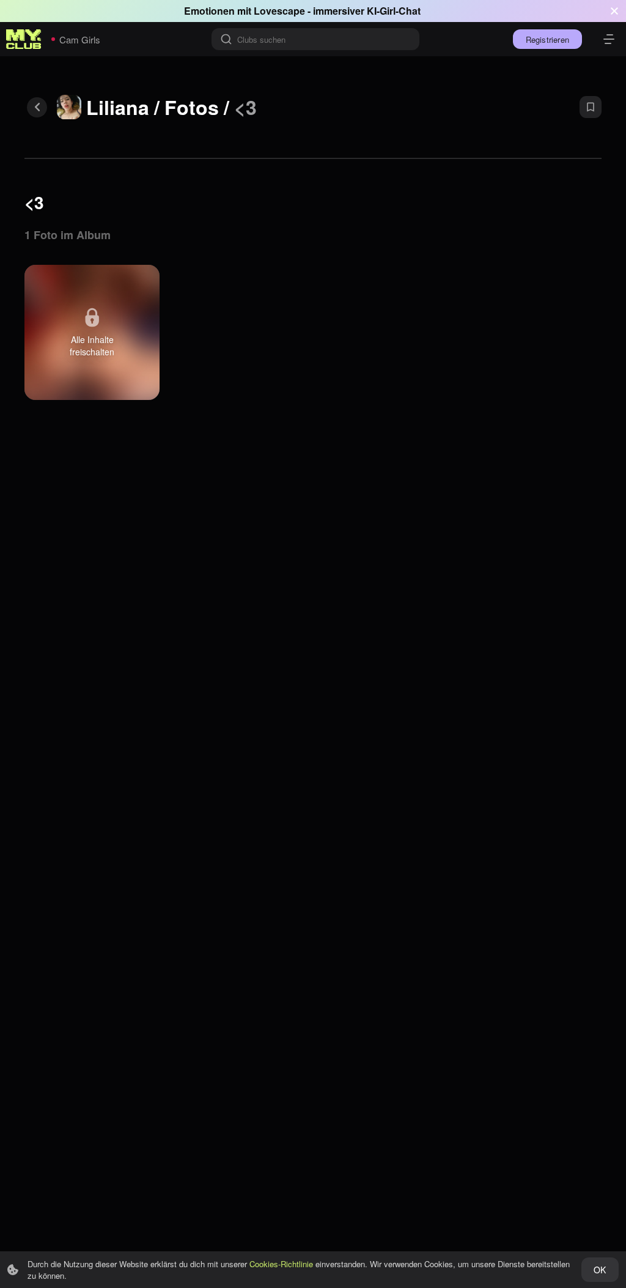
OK (600, 1270)
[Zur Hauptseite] (24, 39)
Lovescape (279, 11)
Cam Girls (79, 39)
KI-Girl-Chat (394, 11)
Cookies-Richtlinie (281, 1264)
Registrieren (547, 39)
